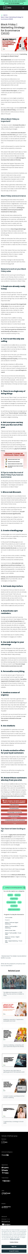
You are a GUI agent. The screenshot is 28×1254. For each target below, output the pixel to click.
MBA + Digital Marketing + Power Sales (14, 941)
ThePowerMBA (8, 917)
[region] (14, 1239)
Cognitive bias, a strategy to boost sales (13, 1122)
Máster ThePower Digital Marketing (11, 923)
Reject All (14, 1246)
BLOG (5, 15)
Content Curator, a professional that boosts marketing (14, 1096)
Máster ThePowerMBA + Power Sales (13, 933)
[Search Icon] (24, 887)
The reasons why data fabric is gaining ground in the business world (13, 1071)
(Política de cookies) (15, 1239)
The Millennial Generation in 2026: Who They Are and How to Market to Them (13, 994)
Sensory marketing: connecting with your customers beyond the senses (13, 1045)
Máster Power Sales (10, 930)
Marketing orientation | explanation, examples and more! (13, 1020)
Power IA (7, 920)
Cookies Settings (14, 1242)
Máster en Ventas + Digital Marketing (12, 937)
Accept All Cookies (14, 1251)
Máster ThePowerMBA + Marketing (11, 927)
